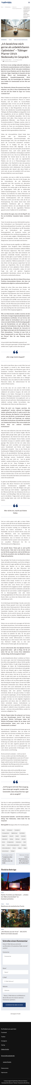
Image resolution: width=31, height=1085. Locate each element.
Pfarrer (14, 848)
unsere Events (7, 1062)
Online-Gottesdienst (6, 848)
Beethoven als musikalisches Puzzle (12, 906)
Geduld (17, 836)
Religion (19, 848)
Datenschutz (4, 1068)
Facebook (4, 1032)
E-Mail (5, 977)
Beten (3, 830)
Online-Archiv (5, 1049)
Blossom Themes (13, 1082)
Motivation (24, 845)
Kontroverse (18, 842)
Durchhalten (22, 833)
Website (5, 986)
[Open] (29, 2)
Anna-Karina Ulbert (7, 59)
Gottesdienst (4, 839)
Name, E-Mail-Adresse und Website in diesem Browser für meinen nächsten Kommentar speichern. (14, 997)
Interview (23, 839)
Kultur (10, 39)
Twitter (3, 1036)
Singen (25, 848)
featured (11, 836)
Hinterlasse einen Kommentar (10, 61)
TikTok (3, 1045)
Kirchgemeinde (10, 842)
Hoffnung (17, 839)
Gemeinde (23, 836)
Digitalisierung (14, 833)
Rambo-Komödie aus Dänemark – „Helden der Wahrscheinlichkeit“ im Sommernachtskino (14, 897)
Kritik (25, 842)
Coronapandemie (5, 833)
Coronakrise (17, 830)
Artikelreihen (4, 39)
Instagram (4, 1041)
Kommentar (6, 952)
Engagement (4, 836)
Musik (7, 904)
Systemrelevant (5, 851)
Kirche (3, 842)
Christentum (9, 830)
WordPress (26, 1082)
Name (4, 968)
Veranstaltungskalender (8, 1056)
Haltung (11, 839)
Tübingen (12, 851)
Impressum (4, 1072)
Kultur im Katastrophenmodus (21, 39)
